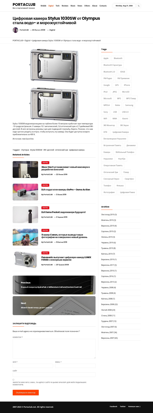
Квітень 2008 (106, 298)
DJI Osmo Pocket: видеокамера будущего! (63, 212)
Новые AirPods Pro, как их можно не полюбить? (31, 407)
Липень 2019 (106, 237)
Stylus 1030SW (36, 150)
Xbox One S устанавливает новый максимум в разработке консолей (65, 168)
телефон (107, 185)
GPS (117, 85)
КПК (105, 132)
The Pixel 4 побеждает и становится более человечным (62, 408)
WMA (115, 118)
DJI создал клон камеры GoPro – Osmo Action (65, 189)
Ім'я (15, 362)
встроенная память (112, 145)
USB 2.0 (125, 112)
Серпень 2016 (107, 276)
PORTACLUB (24, 4)
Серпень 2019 (107, 231)
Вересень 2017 (107, 265)
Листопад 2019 (107, 214)
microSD (125, 92)
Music (73, 5)
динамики (131, 145)
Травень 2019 (107, 248)
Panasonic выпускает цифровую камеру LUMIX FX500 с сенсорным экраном (66, 258)
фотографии (109, 192)
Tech (57, 5)
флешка (120, 185)
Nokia (117, 105)
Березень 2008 (107, 304)
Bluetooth (118, 58)
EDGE (122, 71)
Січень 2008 (106, 315)
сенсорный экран (111, 179)
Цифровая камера (76, 150)
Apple (106, 58)
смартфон (129, 179)
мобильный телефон (125, 152)
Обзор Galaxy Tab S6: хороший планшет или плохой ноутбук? (126, 408)
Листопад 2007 (107, 327)
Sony (106, 112)
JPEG (115, 92)
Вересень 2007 (107, 338)
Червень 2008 (107, 287)
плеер (126, 172)
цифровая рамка (127, 192)
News (80, 5)
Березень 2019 (107, 259)
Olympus (25, 150)
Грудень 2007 (107, 321)
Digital (50, 5)
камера (107, 152)
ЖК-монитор (109, 125)
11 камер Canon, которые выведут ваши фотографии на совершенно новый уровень (64, 236)
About (94, 5)
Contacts (103, 5)
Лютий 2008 (106, 310)
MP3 (119, 98)
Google (107, 85)
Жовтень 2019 (107, 220)
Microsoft (108, 98)
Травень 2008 (107, 293)
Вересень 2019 (107, 226)
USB (115, 112)
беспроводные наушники (115, 138)
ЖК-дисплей (48, 150)
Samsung (129, 105)
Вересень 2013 (107, 282)
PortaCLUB (24, 30)
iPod (105, 92)
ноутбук (121, 158)
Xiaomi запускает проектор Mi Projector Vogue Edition (96, 407)
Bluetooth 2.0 (109, 71)
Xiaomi (125, 118)
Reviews (65, 5)
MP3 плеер (131, 98)
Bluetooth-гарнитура (113, 65)
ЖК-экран (124, 125)
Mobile (43, 5)
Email (58, 362)
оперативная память (113, 165)
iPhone (127, 85)
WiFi (105, 118)
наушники (108, 158)
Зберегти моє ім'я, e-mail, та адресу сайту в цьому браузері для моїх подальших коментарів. (49, 383)
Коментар (18, 337)
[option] (28, 408)
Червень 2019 (107, 242)
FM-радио (108, 78)
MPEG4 (107, 105)
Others (87, 5)
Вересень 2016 (107, 270)
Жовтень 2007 (107, 332)
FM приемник (123, 78)
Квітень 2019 (106, 254)
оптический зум (61, 150)
